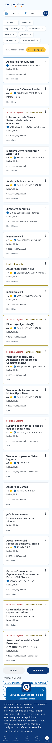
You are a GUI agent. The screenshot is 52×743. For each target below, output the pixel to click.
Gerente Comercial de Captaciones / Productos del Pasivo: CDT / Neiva (22, 574)
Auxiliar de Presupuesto (20, 61)
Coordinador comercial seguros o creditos (20, 611)
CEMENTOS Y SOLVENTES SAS (21, 647)
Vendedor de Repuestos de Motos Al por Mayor (22, 392)
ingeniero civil (14, 236)
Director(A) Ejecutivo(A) (20, 324)
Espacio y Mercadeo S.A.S (29, 432)
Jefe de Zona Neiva (17, 514)
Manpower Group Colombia (31, 366)
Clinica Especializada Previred (24, 212)
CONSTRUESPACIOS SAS (29, 240)
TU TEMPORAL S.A (26, 490)
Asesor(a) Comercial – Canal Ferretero (22, 642)
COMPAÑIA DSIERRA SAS (29, 93)
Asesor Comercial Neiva (20, 268)
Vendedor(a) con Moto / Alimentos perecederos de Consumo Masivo (21, 359)
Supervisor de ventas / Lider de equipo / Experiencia (24, 427)
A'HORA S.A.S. (24, 547)
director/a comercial (18, 208)
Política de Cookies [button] (22, 730)
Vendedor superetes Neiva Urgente (22, 458)
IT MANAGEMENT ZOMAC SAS (25, 65)
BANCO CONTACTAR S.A (22, 580)
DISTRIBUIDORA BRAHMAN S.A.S (31, 272)
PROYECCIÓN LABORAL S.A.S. (31, 157)
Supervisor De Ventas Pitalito (23, 89)
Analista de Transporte (19, 181)
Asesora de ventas (17, 486)
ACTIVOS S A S (24, 463)
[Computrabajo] (15, 5)
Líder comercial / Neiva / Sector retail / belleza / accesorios (20, 120)
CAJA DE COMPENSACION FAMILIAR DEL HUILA (31, 185)
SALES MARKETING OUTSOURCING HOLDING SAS (28, 126)
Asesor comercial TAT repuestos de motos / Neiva (22, 542)
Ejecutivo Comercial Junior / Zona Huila (22, 152)
